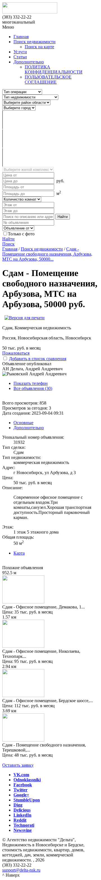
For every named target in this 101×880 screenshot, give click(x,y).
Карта (19, 553)
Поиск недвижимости (34, 41)
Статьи (20, 56)
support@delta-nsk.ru (21, 870)
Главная (21, 36)
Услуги (20, 51)
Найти (8, 238)
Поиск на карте (39, 46)
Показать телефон (30, 383)
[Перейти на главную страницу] (50, 8)
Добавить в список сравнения (37, 358)
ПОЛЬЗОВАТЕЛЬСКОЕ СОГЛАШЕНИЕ (48, 79)
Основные (23, 422)
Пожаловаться (15, 353)
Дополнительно (28, 61)
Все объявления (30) (32, 388)
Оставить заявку (18, 765)
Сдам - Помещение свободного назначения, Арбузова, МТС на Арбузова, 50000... (47, 254)
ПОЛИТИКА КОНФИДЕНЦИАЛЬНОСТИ (53, 69)
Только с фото (21, 233)
